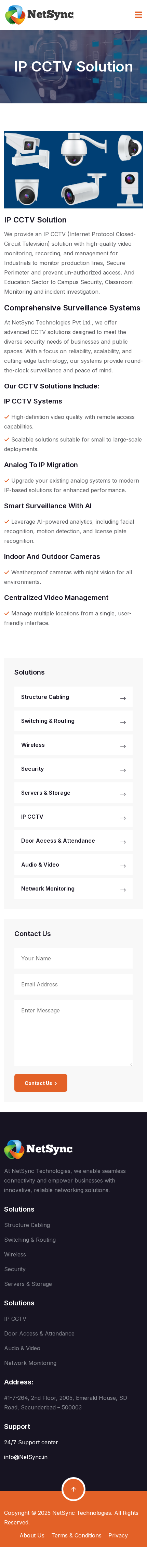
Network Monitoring (48, 888)
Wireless (33, 744)
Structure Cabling (45, 696)
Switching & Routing (48, 720)
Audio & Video (40, 864)
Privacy (118, 1535)
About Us (31, 1535)
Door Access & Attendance (58, 840)
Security (32, 768)
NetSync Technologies (81, 1512)
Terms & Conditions (76, 1535)
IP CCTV (32, 816)
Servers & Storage (45, 792)
